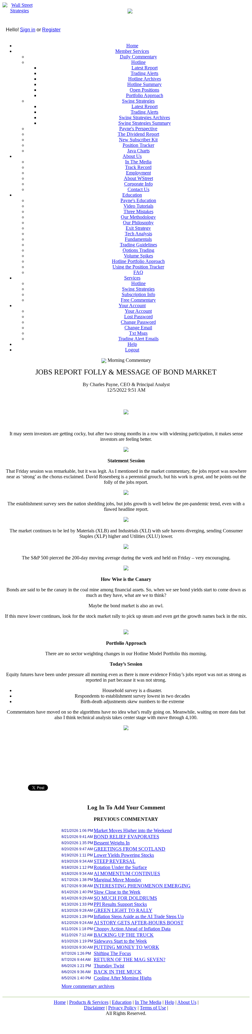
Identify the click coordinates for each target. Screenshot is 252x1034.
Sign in (27, 29)
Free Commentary (138, 300)
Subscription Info (138, 294)
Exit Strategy (138, 228)
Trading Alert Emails (138, 338)
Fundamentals (138, 239)
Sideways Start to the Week (120, 941)
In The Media (138, 161)
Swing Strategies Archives (144, 117)
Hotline (138, 62)
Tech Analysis (138, 233)
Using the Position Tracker (138, 266)
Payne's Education (138, 200)
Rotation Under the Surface (120, 867)
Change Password (138, 322)
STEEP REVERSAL (115, 861)
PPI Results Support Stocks (120, 904)
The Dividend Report (138, 134)
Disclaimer (94, 1007)
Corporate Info (138, 183)
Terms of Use (153, 1007)
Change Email (138, 327)
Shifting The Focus (112, 953)
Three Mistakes (138, 211)
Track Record (138, 167)
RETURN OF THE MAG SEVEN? (129, 959)
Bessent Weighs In (112, 842)
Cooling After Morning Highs (123, 978)
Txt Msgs (138, 333)
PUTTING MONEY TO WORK (126, 947)
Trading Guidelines (138, 244)
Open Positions (144, 89)
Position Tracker (138, 145)
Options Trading (138, 250)
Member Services (132, 51)
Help (132, 344)
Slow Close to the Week (117, 892)
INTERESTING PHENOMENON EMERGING (142, 885)
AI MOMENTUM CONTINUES (127, 873)
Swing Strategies (138, 101)
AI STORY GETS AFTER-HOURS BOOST (138, 922)
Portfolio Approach (144, 95)
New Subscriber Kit (138, 139)
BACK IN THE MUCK (118, 971)
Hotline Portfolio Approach (138, 261)
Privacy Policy (122, 1007)
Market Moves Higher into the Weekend (133, 830)
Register (51, 29)
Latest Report (145, 67)
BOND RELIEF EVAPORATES (126, 836)
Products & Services (88, 1002)
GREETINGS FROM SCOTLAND (129, 849)
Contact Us (138, 189)
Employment (138, 172)
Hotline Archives (144, 78)
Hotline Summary (144, 84)
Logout (132, 349)
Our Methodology (138, 217)
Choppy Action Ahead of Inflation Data (132, 928)
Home (132, 45)
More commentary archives (87, 986)
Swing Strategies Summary (144, 123)
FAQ (138, 272)
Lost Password (138, 316)
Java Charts (138, 150)
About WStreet (138, 178)
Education (132, 195)
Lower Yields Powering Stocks (124, 855)
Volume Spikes (138, 255)
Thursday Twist (109, 965)
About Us (132, 156)
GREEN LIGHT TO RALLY (123, 910)
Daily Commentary (138, 56)
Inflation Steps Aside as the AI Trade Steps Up (139, 916)
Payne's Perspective (138, 128)
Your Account (132, 305)
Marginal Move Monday (117, 879)
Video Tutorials (138, 206)
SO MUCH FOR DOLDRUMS (125, 898)
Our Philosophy (138, 222)
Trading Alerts (144, 73)
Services (132, 277)
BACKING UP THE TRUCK (124, 935)
